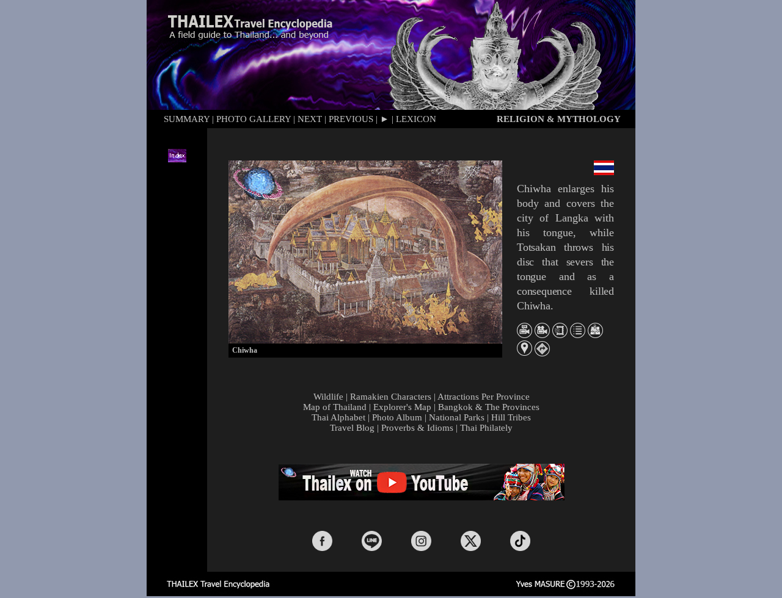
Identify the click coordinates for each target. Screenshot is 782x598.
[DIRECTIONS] (542, 353)
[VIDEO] (542, 335)
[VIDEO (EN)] (524, 335)
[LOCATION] (524, 352)
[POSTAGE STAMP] (560, 335)
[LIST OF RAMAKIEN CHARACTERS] (577, 335)
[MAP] (595, 335)
